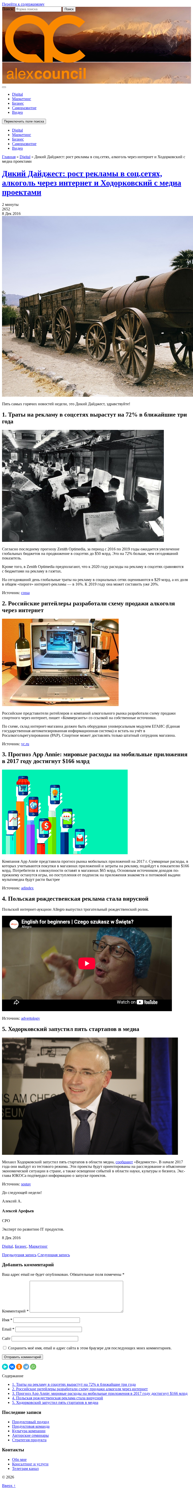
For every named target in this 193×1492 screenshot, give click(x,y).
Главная (9, 157)
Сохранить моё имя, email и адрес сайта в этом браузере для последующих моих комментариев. (90, 1348)
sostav (26, 1184)
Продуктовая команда (31, 1426)
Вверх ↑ (9, 1485)
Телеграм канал (25, 1468)
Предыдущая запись (19, 1255)
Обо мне (19, 1459)
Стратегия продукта (29, 1440)
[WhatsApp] (33, 1367)
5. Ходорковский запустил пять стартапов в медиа (55, 1402)
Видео (17, 112)
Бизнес (18, 103)
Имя (7, 1320)
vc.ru (25, 744)
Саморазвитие (24, 108)
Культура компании (28, 1431)
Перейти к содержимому (23, 4)
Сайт (6, 1338)
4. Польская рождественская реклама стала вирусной (57, 1398)
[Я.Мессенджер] (5, 1367)
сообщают (124, 1162)
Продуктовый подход (30, 1422)
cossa (25, 593)
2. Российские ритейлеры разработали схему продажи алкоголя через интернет (80, 1389)
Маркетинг (21, 99)
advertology (30, 1018)
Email (8, 1329)
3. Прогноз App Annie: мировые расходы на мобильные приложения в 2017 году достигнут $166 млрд (99, 1393)
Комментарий (15, 1311)
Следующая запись (53, 1255)
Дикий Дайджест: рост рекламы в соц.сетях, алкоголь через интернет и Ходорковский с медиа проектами (91, 183)
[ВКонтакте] (12, 1367)
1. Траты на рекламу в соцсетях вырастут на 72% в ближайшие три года (74, 1384)
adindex (27, 888)
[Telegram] (26, 1367)
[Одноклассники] (19, 1367)
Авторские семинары (30, 1435)
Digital (17, 94)
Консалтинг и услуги (30, 1464)
